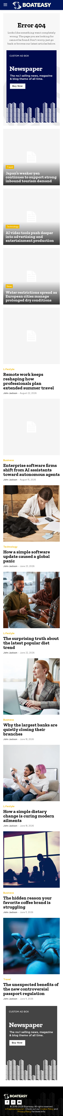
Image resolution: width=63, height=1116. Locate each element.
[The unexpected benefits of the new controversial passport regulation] (31, 946)
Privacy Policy (24, 1111)
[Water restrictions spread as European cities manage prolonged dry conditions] (31, 276)
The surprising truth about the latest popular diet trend (31, 643)
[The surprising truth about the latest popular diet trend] (31, 600)
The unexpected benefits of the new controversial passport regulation (30, 989)
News (9, 286)
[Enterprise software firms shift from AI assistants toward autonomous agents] (31, 427)
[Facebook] (7, 1102)
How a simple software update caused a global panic (26, 556)
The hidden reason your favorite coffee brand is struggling (27, 902)
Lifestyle (9, 369)
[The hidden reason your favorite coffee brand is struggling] (31, 859)
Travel (10, 167)
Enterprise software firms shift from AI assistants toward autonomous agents (31, 470)
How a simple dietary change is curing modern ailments (28, 816)
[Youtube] (19, 1102)
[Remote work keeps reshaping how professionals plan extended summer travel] (31, 336)
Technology (12, 226)
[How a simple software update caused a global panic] (31, 513)
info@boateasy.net (14, 1109)
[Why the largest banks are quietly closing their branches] (31, 686)
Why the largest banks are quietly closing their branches (30, 729)
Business (8, 460)
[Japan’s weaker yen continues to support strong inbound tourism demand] (31, 157)
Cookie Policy (46, 1109)
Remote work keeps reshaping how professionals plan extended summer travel (28, 381)
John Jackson (10, 393)
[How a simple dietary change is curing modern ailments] (31, 773)
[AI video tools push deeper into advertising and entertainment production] (31, 216)
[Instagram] (13, 1102)
